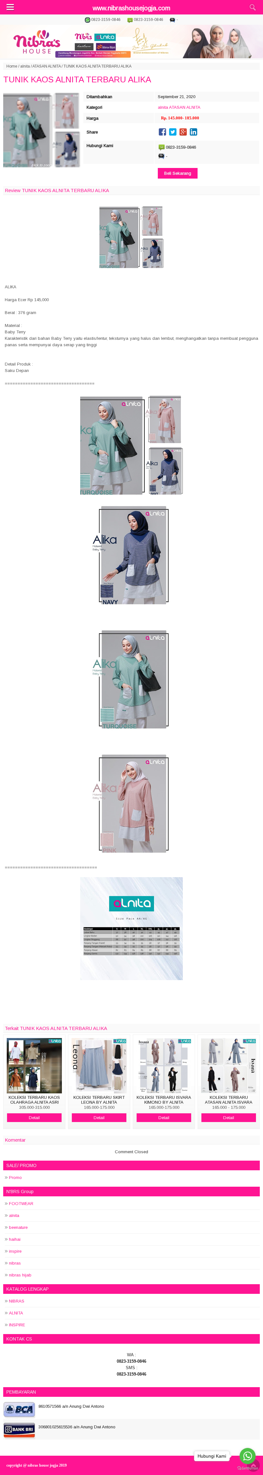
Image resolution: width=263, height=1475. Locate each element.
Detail (34, 1117)
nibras (15, 1263)
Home (11, 66)
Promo (15, 1177)
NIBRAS (16, 1301)
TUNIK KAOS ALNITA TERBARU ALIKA (77, 79)
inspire (15, 1251)
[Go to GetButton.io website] (247, 1468)
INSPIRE (17, 1324)
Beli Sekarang (177, 173)
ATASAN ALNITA (46, 66)
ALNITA (16, 1313)
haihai (15, 1239)
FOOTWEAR (21, 1203)
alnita (25, 66)
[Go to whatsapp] (248, 1456)
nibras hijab (20, 1275)
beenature (18, 1227)
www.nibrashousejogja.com (131, 8)
